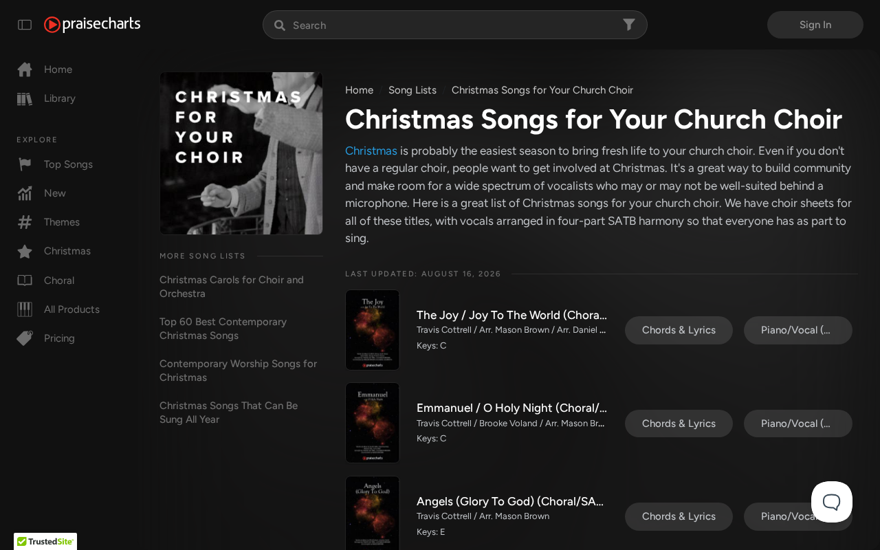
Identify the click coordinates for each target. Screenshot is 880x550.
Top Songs (68, 164)
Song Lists (412, 90)
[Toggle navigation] (24, 24)
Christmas (67, 251)
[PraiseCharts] (92, 24)
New (55, 193)
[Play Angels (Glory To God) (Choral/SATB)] (373, 516)
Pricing (59, 338)
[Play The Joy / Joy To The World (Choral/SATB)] (373, 330)
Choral (59, 280)
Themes (62, 222)
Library (60, 98)
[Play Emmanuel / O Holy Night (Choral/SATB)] (373, 423)
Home (58, 69)
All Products (72, 309)
